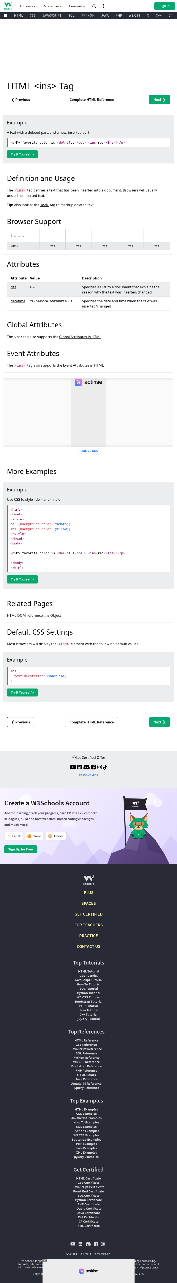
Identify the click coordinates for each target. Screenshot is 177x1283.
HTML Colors (86, 1075)
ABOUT (85, 1254)
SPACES (88, 903)
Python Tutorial (88, 993)
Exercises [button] (76, 6)
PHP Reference (86, 1070)
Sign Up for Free (20, 849)
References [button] (51, 6)
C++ (159, 15)
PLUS (88, 892)
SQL (71, 15)
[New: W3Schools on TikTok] (105, 767)
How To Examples (86, 1122)
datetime (18, 301)
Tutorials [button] (27, 6)
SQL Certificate (88, 1195)
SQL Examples (86, 1126)
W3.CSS (134, 15)
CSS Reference (86, 1044)
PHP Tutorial (88, 1006)
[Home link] (8, 5)
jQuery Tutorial (88, 1018)
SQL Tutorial (88, 988)
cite (13, 287)
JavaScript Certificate (88, 1187)
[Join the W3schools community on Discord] (86, 767)
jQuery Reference (86, 1087)
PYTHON (88, 15)
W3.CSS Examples (86, 1135)
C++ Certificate (88, 1217)
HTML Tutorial (88, 971)
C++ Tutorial (88, 1014)
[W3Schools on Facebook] (93, 767)
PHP (118, 15)
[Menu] (5, 15)
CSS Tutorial (88, 975)
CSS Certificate (89, 1182)
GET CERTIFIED (88, 914)
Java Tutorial (88, 1010)
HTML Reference (86, 1040)
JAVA (105, 15)
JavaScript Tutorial (88, 980)
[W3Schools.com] (88, 881)
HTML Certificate (88, 1178)
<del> (44, 204)
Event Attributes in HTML (83, 365)
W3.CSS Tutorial (88, 997)
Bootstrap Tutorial (88, 1001)
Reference (92, 99)
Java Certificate (88, 1213)
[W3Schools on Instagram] (99, 767)
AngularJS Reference (86, 1083)
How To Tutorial (88, 984)
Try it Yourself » (22, 154)
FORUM (71, 1254)
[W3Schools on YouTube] (73, 767)
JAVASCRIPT (52, 15)
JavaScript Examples (86, 1118)
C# (170, 15)
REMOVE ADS (88, 451)
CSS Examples (86, 1113)
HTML (18, 15)
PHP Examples (86, 1144)
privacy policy (150, 1267)
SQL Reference (86, 1053)
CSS (33, 15)
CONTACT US (88, 946)
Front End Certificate (88, 1191)
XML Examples (86, 1152)
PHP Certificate (88, 1204)
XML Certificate (88, 1225)
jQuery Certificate (88, 1208)
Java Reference (86, 1079)
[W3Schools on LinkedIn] (79, 767)
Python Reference (86, 1057)
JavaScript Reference (86, 1049)
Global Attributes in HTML (80, 336)
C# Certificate (88, 1221)
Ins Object (52, 615)
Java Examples (86, 1148)
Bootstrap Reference (86, 1066)
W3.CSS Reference (86, 1062)
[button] (94, 6)
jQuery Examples (86, 1156)
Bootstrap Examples (86, 1139)
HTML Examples (86, 1109)
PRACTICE (88, 935)
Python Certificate (88, 1200)
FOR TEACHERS (88, 924)
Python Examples (86, 1131)
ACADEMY (102, 1254)
